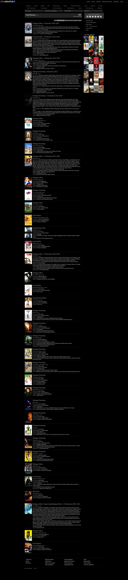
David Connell (45, 29)
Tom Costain (40, 149)
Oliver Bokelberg (47, 99)
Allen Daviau (44, 340)
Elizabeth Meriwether (45, 163)
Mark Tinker (55, 100)
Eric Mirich (38, 511)
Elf (35, 427)
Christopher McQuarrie (43, 534)
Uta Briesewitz (36, 41)
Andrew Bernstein (54, 259)
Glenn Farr (71, 88)
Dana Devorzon (46, 523)
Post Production (57, 8)
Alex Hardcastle (54, 163)
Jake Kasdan (55, 159)
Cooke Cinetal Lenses (41, 409)
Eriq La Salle (55, 28)
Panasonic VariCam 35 (52, 52)
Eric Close (78, 78)
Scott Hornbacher (74, 257)
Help (85, 559)
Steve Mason (63, 261)
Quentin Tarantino (42, 326)
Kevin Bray (35, 104)
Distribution (70, 8)
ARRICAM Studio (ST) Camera (56, 318)
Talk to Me (37, 243)
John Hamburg (68, 163)
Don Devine (50, 261)
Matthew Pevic (68, 111)
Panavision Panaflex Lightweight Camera (57, 235)
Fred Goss (60, 159)
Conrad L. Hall (45, 481)
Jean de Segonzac (66, 76)
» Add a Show (88, 24)
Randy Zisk (38, 63)
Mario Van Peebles (52, 76)
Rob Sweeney (74, 85)
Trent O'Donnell (42, 159)
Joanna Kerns (39, 83)
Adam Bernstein (45, 44)
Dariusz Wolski (45, 233)
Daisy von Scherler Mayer (56, 43)
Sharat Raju (72, 100)
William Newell (53, 48)
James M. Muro (45, 417)
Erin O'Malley (49, 159)
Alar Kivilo (44, 277)
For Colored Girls (39, 192)
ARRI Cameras (40, 395)
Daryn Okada (57, 106)
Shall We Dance (38, 389)
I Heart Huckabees (39, 351)
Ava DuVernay (75, 103)
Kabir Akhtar (64, 170)
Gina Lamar (73, 507)
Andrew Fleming (45, 166)
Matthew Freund (44, 171)
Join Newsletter (49, 564)
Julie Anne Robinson (37, 44)
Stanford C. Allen (41, 549)
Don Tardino (48, 510)
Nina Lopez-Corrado (63, 28)
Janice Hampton (40, 209)
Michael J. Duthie (41, 419)
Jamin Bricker (59, 88)
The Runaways (38, 179)
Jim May (53, 342)
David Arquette (41, 515)
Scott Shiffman (39, 514)
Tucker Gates (54, 165)
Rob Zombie (35, 515)
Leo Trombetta (62, 264)
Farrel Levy (39, 88)
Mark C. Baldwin (40, 521)
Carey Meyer (52, 509)
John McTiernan (41, 467)
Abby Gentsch (52, 171)
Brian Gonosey (52, 31)
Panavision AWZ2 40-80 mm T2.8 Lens (44, 358)
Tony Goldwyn (64, 99)
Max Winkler (66, 159)
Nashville (37, 73)
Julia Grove (40, 112)
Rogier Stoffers (45, 220)
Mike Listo (62, 75)
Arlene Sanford (73, 76)
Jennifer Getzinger (46, 43)
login (121, 1)
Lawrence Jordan (75, 522)
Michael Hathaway (40, 89)
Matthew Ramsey (49, 111)
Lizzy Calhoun (46, 88)
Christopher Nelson (70, 264)
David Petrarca (53, 80)
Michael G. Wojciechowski (55, 108)
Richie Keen (74, 166)
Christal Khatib (56, 111)
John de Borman (45, 392)
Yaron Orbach (58, 47)
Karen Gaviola (59, 507)
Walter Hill (40, 495)
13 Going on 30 (38, 377)
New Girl (36, 158)
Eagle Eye (37, 230)
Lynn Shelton (39, 161)
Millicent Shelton (36, 106)
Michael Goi (65, 83)
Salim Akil (40, 122)
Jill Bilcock (39, 483)
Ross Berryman (53, 85)
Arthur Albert (45, 64)
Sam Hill (40, 507)
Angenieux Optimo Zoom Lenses (43, 115)
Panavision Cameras (41, 382)
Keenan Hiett (71, 170)
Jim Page (39, 234)
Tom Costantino (68, 521)
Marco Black (42, 510)
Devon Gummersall (57, 79)
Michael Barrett (45, 136)
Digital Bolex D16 (51, 114)
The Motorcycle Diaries (40, 364)
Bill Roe (76, 261)
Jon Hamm (72, 259)
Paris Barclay (62, 104)
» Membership (89, 20)
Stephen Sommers (42, 339)
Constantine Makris (63, 40)
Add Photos (48, 561)
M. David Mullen (41, 263)
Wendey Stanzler (72, 44)
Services (93, 6)
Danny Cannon (44, 511)
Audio (65, 6)
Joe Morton (51, 106)
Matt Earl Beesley (67, 507)
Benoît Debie (45, 182)
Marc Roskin (41, 27)
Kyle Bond (62, 111)
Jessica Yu (69, 103)
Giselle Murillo (51, 170)
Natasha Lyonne (42, 45)
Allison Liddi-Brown (56, 99)
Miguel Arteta (61, 163)
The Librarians (38, 25)
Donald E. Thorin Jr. (48, 519)
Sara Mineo (61, 523)
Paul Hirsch (39, 406)
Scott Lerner (69, 522)
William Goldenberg (41, 444)
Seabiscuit (37, 440)
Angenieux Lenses (40, 371)
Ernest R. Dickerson (47, 514)
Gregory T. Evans (44, 106)
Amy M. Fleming (59, 49)
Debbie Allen (61, 100)
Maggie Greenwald (73, 83)
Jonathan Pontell (45, 81)
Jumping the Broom (39, 120)
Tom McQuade (45, 31)
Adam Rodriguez (51, 511)
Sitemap (99, 8)
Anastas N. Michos (46, 123)
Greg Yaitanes (54, 510)
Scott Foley (66, 100)
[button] (55, 20)
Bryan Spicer (35, 513)
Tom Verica (40, 99)
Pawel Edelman (45, 405)
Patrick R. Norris (58, 78)
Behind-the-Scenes (69, 561)
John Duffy (39, 65)
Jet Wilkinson (49, 79)
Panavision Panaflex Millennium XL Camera (46, 484)
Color (86, 6)
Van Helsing (37, 337)
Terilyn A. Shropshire (41, 124)
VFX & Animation (76, 6)
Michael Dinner (41, 61)
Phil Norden (48, 497)
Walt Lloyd (38, 518)
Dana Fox (62, 167)
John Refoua (54, 521)
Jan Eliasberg (43, 79)
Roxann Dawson (55, 102)
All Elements (89, 8)
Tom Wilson (39, 264)
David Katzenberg (62, 166)
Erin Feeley (42, 41)
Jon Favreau (41, 429)
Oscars (100, 6)
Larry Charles (48, 165)
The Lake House (38, 274)
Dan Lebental (40, 431)
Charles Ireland (40, 394)
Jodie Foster (54, 41)
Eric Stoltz (59, 76)
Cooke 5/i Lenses (40, 53)
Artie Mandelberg (42, 513)
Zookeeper (37, 133)
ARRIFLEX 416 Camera (42, 185)
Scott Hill (39, 137)
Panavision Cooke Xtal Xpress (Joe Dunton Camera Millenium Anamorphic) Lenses (54, 319)
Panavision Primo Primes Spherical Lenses (45, 268)
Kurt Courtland (76, 112)
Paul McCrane (68, 75)
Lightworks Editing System (46, 488)
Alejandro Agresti (42, 276)
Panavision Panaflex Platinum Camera (55, 267)
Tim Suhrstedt (61, 169)
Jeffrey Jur (35, 263)
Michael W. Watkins (45, 63)
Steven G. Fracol (71, 108)
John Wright (48, 470)
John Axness (50, 65)
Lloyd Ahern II (45, 496)
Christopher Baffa (46, 290)
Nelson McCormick (46, 83)
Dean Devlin (54, 27)
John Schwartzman (46, 443)
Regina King (78, 102)
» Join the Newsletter (90, 22)
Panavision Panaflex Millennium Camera (46, 343)
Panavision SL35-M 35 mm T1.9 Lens (61, 434)
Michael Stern (53, 49)
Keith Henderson (48, 89)
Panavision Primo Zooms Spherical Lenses (64, 268)
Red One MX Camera (53, 32)
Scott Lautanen (52, 507)
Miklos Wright (48, 419)
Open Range (37, 415)
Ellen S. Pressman (43, 84)
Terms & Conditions (89, 564)
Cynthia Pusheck (39, 519)
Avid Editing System (44, 55)
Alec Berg (38, 163)
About (27, 561)
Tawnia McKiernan (41, 28)
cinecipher (116, 1)
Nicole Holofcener (76, 43)
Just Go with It (38, 145)
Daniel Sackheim (73, 61)
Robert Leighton (48, 394)
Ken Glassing (51, 517)
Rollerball (37, 466)
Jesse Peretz (60, 41)
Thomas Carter (58, 61)
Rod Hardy (65, 27)
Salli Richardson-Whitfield (71, 104)
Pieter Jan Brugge (42, 301)
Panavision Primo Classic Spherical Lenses (45, 174)
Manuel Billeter (64, 47)
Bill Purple (47, 162)
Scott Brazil (64, 511)
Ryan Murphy (41, 289)
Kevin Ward (35, 523)
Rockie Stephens (58, 51)
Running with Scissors (40, 287)
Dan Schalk (76, 170)
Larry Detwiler (36, 510)
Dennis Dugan (41, 147)
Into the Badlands (39, 545)
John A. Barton (48, 549)
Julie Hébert (74, 75)
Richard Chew (40, 184)
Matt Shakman (66, 165)
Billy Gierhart (55, 515)
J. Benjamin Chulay (47, 522)
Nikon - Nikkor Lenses (56, 371)
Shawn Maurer (60, 85)
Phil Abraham (50, 40)
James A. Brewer (43, 51)
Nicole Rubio (49, 103)
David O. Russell (42, 352)
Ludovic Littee (66, 41)
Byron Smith (40, 291)
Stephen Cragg (47, 75)
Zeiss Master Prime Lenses (42, 186)
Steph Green (35, 103)
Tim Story (78, 514)
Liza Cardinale (51, 51)
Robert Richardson (46, 328)
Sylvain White (61, 515)
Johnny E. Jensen (45, 548)
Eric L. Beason (74, 31)
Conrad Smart (54, 265)
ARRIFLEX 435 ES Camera (43, 151)
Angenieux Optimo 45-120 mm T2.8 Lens (45, 68)
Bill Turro (39, 49)
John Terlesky (49, 104)
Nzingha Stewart (42, 103)
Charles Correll (61, 510)
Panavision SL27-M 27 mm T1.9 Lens (44, 434)
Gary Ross (40, 441)
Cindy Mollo (41, 265)
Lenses (36, 6)
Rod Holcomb (72, 514)
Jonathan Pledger (55, 112)
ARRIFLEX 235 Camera (42, 235)
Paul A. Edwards (75, 80)
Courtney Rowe (49, 28)
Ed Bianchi (77, 259)
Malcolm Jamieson (47, 264)
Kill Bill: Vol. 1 (37, 453)
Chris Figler (77, 264)
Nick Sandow (78, 40)
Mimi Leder (46, 80)
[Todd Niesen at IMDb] (79, 15)
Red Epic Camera (40, 67)
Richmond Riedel (68, 523)
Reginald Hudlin (41, 167)
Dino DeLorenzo (47, 112)
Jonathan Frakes (48, 27)
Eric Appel (72, 161)
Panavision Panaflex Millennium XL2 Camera (47, 197)
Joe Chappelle (45, 507)
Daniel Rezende (40, 368)
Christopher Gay (55, 264)
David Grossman (65, 61)
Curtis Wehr (66, 518)
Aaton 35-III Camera (41, 370)
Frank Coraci (41, 134)
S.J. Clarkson (39, 43)
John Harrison (71, 27)
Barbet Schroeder (41, 260)
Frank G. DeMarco (70, 261)
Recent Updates (68, 559)
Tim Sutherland (67, 85)
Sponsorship (87, 561)
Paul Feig (35, 260)
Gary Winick (41, 378)
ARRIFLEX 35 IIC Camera (68, 407)
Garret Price (65, 88)
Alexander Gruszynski (46, 195)
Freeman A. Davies (41, 497)
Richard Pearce (77, 511)
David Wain (72, 165)
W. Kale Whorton (74, 49)
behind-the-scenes (107, 1)
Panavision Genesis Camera (43, 138)
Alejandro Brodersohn (42, 279)
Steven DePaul (63, 513)
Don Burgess (45, 380)
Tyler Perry (40, 193)
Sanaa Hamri (65, 78)
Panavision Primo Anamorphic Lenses (44, 140)
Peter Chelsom (41, 391)
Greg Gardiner (45, 430)
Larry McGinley (52, 88)
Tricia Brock (52, 44)
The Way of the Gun (39, 532)
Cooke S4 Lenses (50, 409)
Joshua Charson (60, 521)
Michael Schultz (61, 162)
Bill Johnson (56, 65)
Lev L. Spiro (57, 44)
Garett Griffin (60, 518)
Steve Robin (53, 83)
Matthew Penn (73, 41)
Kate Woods (53, 63)
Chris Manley (67, 259)
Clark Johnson (36, 45)
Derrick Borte (41, 206)
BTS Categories (68, 563)
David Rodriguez (41, 104)
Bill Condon (40, 314)
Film (48, 6)
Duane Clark (46, 509)
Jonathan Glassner (77, 509)
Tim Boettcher (67, 49)
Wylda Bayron (39, 48)
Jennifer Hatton (36, 51)
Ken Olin (47, 61)
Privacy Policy (87, 563)
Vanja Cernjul (51, 47)
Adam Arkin (52, 61)
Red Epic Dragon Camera (42, 32)
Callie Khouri (41, 75)
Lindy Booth (71, 28)
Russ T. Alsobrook (60, 161)
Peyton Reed (67, 161)
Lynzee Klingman (51, 279)
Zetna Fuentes (72, 102)
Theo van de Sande (46, 148)
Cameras (28, 6)
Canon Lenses (48, 371)
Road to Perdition (39, 478)
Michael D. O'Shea (45, 518)
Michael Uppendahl (49, 257)
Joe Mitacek (75, 111)
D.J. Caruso (40, 231)
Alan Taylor (61, 259)
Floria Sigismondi (42, 181)
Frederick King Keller (69, 510)
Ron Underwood (36, 79)
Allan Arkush (39, 76)
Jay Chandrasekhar (73, 159)
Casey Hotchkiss (53, 169)
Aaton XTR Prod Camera (52, 370)
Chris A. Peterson (66, 31)
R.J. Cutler (52, 78)
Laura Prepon (48, 41)
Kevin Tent (39, 304)
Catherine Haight (36, 171)
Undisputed (37, 493)
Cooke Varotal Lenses (59, 409)
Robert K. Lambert (41, 355)
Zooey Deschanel (49, 167)
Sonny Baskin (59, 31)
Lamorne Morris (68, 167)
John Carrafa (59, 83)
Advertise (28, 563)
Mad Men (37, 256)
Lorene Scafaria (40, 162)
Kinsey (36, 312)
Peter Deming (45, 354)
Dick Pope (44, 535)
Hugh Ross (45, 170)
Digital (43, 6)
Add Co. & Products (50, 563)
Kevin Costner (41, 416)
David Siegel (35, 265)
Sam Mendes (41, 480)
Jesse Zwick (71, 79)
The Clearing (37, 300)
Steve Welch (45, 161)
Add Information (49, 559)
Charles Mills (45, 517)
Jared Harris (72, 260)
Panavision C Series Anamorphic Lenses (62, 358)
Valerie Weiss (77, 28)
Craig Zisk (39, 166)
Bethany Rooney (72, 78)
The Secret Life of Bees (40, 217)
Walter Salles (41, 366)
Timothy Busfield (45, 78)
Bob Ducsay (40, 342)
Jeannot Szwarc (36, 100)
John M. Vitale (54, 522)
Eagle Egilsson (40, 509)
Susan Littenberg (41, 381)
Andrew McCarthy (42, 40)
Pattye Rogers (47, 265)
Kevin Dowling (68, 80)
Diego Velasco (50, 45)
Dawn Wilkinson (65, 79)
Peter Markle (50, 513)
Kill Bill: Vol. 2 (37, 325)
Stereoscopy (56, 6)
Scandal (36, 97)
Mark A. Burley (71, 40)
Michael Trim (56, 40)
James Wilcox (49, 515)
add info (98, 1)
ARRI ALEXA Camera (41, 52)
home (88, 1)
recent (93, 1)
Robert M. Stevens (74, 518)
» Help (87, 30)
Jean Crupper (39, 522)
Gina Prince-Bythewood (43, 219)
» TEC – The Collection (91, 26)
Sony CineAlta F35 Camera (43, 126)
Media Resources (68, 564)
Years (80, 8)
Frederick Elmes (45, 315)
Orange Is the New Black (41, 38)
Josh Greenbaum (51, 161)
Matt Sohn (69, 166)
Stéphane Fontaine (46, 246)
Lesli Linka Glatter (40, 80)
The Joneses (37, 205)
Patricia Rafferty (61, 265)
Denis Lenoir (44, 302)
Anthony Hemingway (67, 43)
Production (44, 8)
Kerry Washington (73, 106)
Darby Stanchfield (64, 106)
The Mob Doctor (39, 60)
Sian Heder (78, 44)
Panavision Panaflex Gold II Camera (45, 356)
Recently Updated (89, 34)
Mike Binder (39, 78)
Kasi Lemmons (41, 245)
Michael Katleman (40, 102)
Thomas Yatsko (71, 517)
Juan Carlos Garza (62, 522)
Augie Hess (45, 65)
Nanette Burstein (40, 165)
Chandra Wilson (55, 104)
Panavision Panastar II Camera (73, 445)
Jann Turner (75, 99)
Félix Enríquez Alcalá (72, 513)
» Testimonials (89, 28)
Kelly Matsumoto (47, 342)
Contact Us (28, 559)
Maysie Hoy (40, 196)
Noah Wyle (60, 27)
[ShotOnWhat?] (8, 2)
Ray (35, 402)
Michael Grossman (37, 81)
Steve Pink (73, 162)
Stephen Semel (40, 537)
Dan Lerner (45, 76)
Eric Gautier (44, 367)
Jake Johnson (56, 167)
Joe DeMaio (65, 81)
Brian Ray (74, 521)
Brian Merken (58, 170)
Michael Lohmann (55, 75)
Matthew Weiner (64, 44)
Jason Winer (67, 162)
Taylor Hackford (42, 403)
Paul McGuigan (55, 103)
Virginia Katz (40, 316)
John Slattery (47, 259)
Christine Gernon (53, 162)
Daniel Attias (74, 163)
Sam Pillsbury (41, 547)
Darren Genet (64, 517)
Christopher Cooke (54, 523)
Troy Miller (60, 165)
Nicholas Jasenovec (53, 166)
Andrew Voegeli (46, 48)
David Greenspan (63, 112)
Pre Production (31, 8)
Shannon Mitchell (46, 49)
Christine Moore (65, 514)
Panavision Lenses (40, 384)
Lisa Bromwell (63, 65)
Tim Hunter (41, 259)
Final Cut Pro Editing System (46, 33)
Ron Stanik (39, 31)
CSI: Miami (37, 506)
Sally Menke (40, 329)
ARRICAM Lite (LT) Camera (43, 318)
